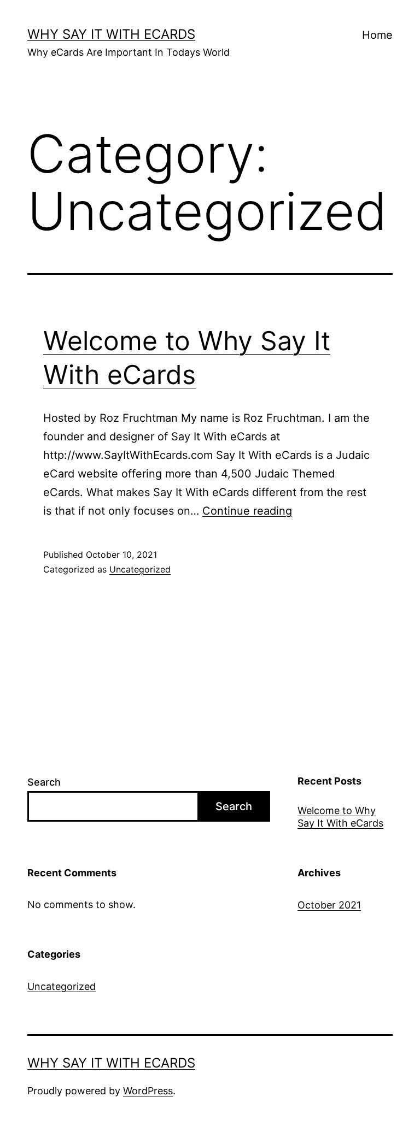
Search (44, 782)
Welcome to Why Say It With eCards (340, 817)
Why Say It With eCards (111, 34)
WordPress (148, 1090)
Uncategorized (140, 569)
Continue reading (247, 510)
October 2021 (329, 905)
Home (377, 35)
